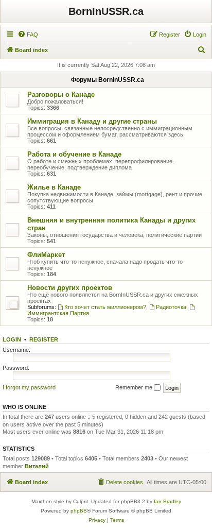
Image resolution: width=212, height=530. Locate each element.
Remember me (134, 387)
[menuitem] (27, 34)
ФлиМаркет (46, 255)
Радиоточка (171, 307)
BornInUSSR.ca (106, 11)
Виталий (37, 466)
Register (43, 339)
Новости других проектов (69, 288)
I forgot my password (29, 387)
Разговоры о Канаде (61, 94)
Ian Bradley (167, 501)
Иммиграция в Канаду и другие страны (92, 121)
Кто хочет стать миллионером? (105, 307)
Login (12, 339)
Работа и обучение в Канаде (74, 154)
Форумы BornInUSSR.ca (107, 79)
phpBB (78, 511)
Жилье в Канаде (54, 187)
